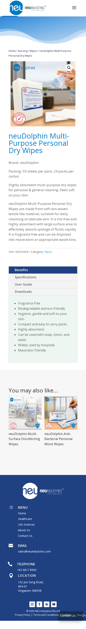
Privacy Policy (22, 615)
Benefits (21, 270)
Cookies (66, 615)
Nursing (22, 51)
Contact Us (25, 536)
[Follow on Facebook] (39, 604)
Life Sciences (26, 524)
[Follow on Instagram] (32, 604)
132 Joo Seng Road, (31, 582)
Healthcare (25, 519)
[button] (69, 67)
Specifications (25, 277)
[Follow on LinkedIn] (46, 604)
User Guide (23, 284)
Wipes (33, 51)
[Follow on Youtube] (54, 604)
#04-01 (22, 586)
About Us (24, 530)
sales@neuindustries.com (34, 551)
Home (12, 51)
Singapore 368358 (29, 590)
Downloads (23, 291)
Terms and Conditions (46, 615)
